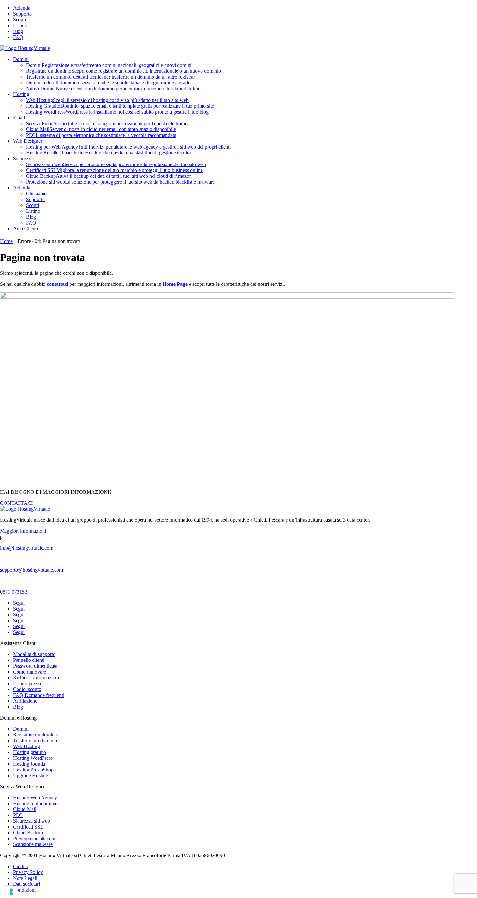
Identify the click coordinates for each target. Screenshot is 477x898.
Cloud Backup (109, 176)
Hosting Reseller (108, 152)
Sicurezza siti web (116, 164)
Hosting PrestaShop (33, 769)
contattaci (57, 284)
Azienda (21, 8)
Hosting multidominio (35, 803)
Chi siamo (36, 193)
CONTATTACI (16, 503)
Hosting (21, 94)
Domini (21, 59)
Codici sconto (27, 689)
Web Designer (27, 141)
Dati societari (26, 884)
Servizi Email (108, 123)
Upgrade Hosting (30, 775)
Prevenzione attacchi (34, 838)
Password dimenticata (35, 666)
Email (19, 117)
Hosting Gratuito (120, 106)
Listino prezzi (27, 683)
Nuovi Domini (113, 88)
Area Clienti (25, 228)
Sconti (19, 19)
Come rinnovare (29, 671)
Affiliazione (25, 701)
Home (6, 241)
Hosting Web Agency (35, 797)
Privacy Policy (28, 872)
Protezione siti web (120, 182)
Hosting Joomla (29, 764)
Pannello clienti (28, 660)
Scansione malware (33, 844)
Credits (20, 866)
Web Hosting (107, 100)
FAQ (18, 37)
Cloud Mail (101, 129)
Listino (20, 25)
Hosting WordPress (117, 112)
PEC (101, 135)
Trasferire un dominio (110, 76)
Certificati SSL (114, 170)
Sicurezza (23, 158)
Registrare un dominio (123, 71)
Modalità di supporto (34, 654)
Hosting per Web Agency (128, 147)
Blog (18, 31)
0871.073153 (13, 592)
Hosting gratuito (29, 752)
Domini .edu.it (108, 82)
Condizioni (24, 889)
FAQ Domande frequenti (38, 695)
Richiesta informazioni (36, 677)
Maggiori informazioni (23, 531)
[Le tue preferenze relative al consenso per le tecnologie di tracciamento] (11, 892)
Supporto (22, 14)
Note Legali (25, 878)
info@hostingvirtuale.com (26, 548)
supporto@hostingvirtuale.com (31, 570)
